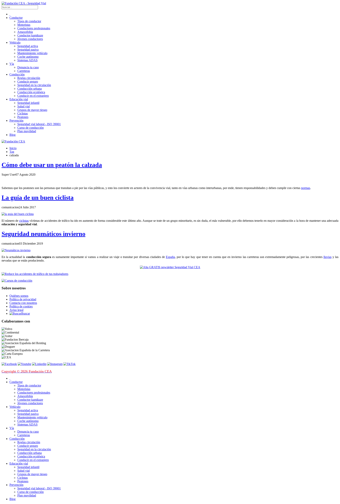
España (170, 257)
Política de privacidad (22, 299)
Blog (12, 134)
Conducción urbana (29, 88)
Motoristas (23, 24)
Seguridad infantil (28, 102)
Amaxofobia (25, 32)
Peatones (22, 117)
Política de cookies (21, 306)
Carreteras (23, 71)
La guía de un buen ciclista (38, 197)
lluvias (327, 257)
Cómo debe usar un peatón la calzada (52, 164)
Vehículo (14, 42)
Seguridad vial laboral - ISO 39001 (39, 124)
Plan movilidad (26, 131)
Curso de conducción (30, 127)
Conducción (17, 74)
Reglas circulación (28, 78)
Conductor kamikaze (30, 35)
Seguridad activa (27, 46)
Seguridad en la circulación (34, 85)
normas (305, 188)
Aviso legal (16, 310)
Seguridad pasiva (28, 49)
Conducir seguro (27, 81)
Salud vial (23, 106)
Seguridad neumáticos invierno (43, 233)
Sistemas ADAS (27, 60)
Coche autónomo (28, 56)
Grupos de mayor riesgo (32, 110)
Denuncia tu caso (28, 67)
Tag (11, 151)
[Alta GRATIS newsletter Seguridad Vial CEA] (170, 267)
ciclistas (24, 220)
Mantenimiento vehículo (32, 53)
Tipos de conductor (29, 21)
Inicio (13, 148)
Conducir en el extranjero (33, 95)
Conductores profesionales (33, 28)
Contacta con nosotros (23, 303)
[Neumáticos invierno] (16, 250)
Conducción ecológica (31, 92)
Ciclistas (22, 113)
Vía (11, 63)
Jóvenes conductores (30, 39)
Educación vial (18, 99)
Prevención (16, 120)
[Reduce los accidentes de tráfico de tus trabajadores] (170, 274)
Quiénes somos (18, 295)
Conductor (16, 17)
